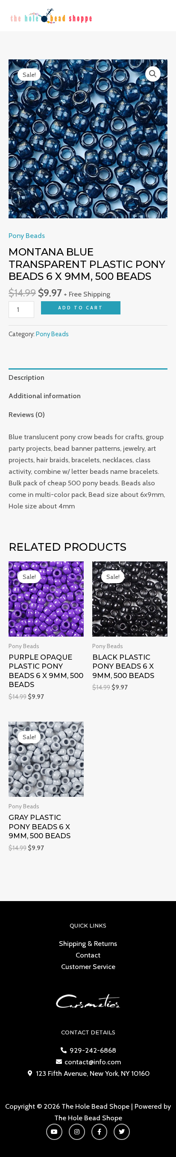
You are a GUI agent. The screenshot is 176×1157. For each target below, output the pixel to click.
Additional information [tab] (45, 395)
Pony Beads (27, 235)
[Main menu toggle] (158, 15)
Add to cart (80, 308)
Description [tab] (26, 377)
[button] (153, 74)
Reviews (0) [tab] (27, 414)
